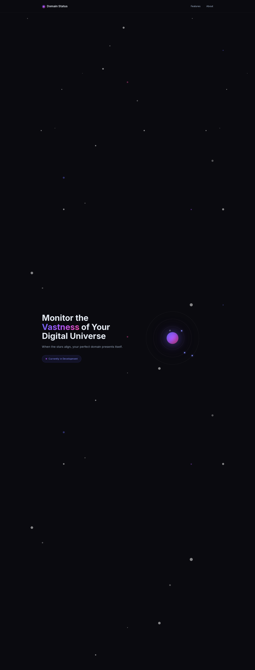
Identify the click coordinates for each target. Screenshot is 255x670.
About (209, 6)
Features (195, 6)
